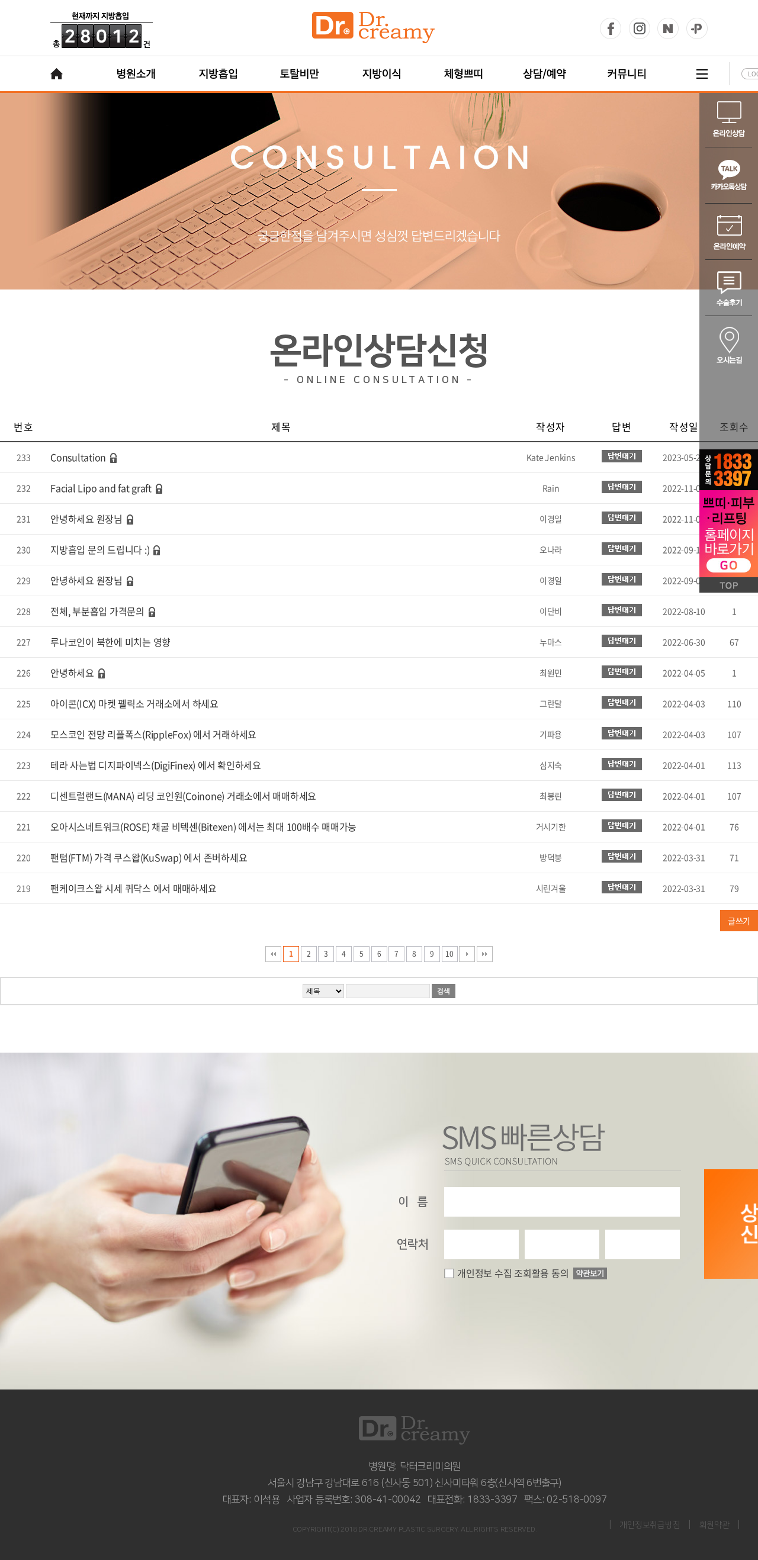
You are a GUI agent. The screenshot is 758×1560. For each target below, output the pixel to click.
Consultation (78, 457)
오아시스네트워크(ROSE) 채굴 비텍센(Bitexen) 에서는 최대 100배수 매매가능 (203, 826)
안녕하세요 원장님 (86, 519)
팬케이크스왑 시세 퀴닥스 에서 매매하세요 (133, 888)
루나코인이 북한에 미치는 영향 (110, 642)
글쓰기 (739, 921)
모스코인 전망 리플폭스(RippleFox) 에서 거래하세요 (153, 734)
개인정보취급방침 (649, 1525)
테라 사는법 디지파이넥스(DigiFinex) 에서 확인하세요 (155, 765)
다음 (467, 954)
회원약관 (714, 1525)
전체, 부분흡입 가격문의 (97, 611)
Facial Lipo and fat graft (101, 488)
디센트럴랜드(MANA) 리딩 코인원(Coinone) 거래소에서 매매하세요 (183, 796)
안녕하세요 (72, 672)
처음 (273, 954)
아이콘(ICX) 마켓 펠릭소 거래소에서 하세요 (134, 703)
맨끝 (485, 954)
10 (449, 953)
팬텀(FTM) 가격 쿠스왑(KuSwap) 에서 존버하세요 (148, 857)
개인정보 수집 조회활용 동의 (512, 1272)
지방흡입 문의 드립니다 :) (99, 549)
